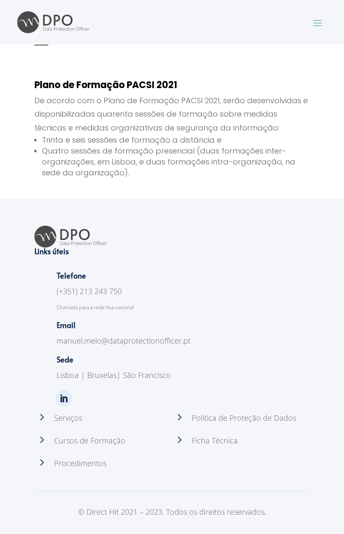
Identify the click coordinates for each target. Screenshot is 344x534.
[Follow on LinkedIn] (63, 398)
